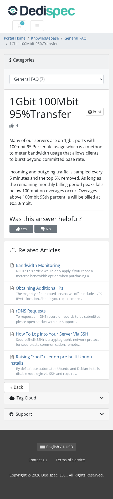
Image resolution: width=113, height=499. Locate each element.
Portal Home (14, 38)
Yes (23, 228)
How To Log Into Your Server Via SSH (57, 339)
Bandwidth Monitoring (54, 270)
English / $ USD (59, 446)
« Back (17, 387)
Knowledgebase (45, 38)
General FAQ (75, 38)
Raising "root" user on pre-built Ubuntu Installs (54, 365)
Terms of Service (70, 459)
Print (96, 111)
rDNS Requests (58, 316)
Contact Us (37, 459)
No (48, 228)
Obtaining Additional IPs (58, 293)
